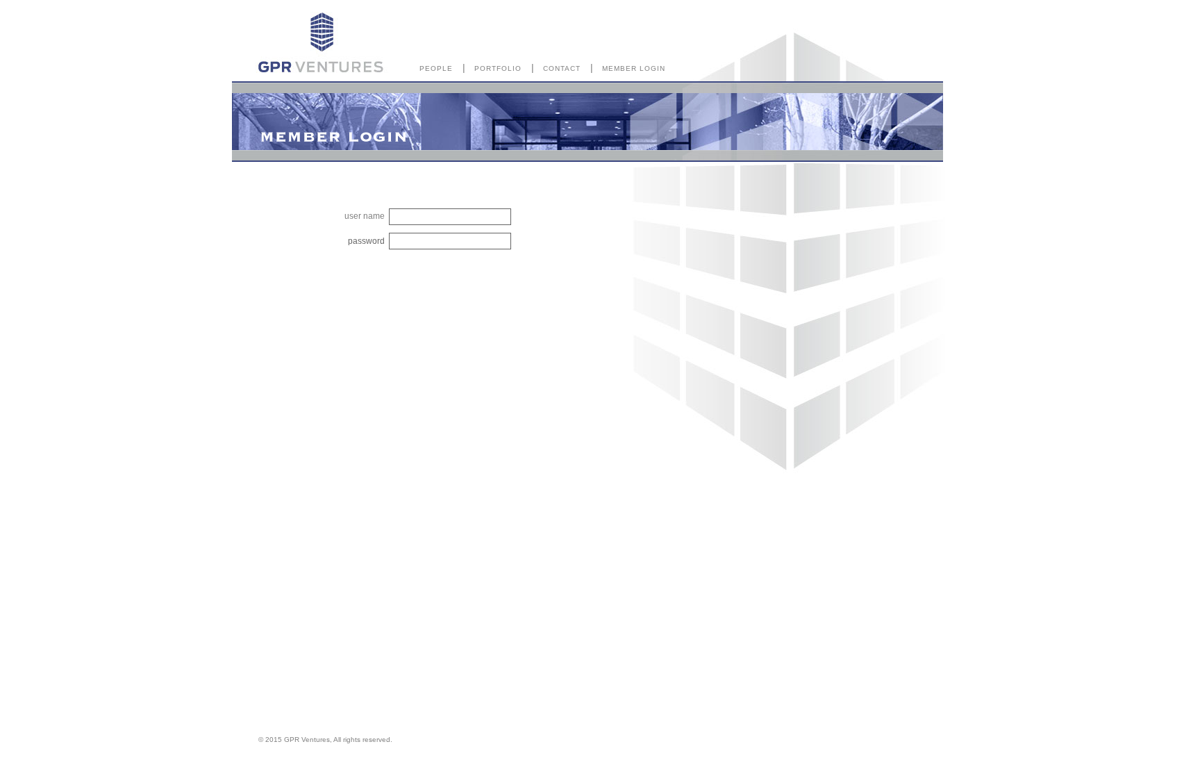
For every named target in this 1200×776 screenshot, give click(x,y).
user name (364, 216)
